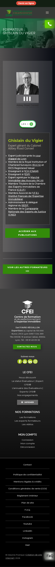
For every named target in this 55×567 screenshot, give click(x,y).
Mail (27, 545)
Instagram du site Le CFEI (35, 361)
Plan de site (27, 503)
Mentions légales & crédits (27, 481)
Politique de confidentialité (27, 474)
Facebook (27, 517)
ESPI (27, 174)
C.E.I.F (20, 189)
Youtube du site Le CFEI (25, 361)
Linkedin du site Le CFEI (30, 361)
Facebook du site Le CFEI (19, 361)
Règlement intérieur (27, 495)
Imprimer (29, 402)
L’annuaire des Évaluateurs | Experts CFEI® (27, 390)
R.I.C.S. (36, 165)
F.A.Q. (27, 510)
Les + (25, 124)
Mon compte (27, 443)
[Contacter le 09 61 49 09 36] (49, 24)
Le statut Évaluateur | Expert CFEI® (27, 383)
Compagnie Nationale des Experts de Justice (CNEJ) (27, 211)
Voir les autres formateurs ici (27, 269)
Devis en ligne (26, 3)
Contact (27, 464)
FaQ (50, 556)
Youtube (27, 524)
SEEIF (25, 205)
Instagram (27, 538)
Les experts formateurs (27, 420)
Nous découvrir (27, 377)
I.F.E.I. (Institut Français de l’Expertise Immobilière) (26, 196)
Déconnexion (27, 447)
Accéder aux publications (27, 233)
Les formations (27, 417)
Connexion (27, 440)
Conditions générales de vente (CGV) (27, 488)
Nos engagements (27, 395)
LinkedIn (27, 531)
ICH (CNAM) (31, 171)
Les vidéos (27, 424)
